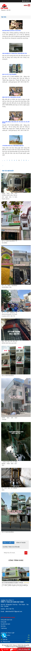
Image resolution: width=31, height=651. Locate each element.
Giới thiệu (3, 626)
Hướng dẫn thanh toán (6, 619)
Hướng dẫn (3, 622)
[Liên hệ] (4, 635)
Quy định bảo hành (5, 624)
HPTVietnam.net (21, 646)
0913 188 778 (26, 1)
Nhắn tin (15, 649)
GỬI (26, 552)
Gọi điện (6, 649)
